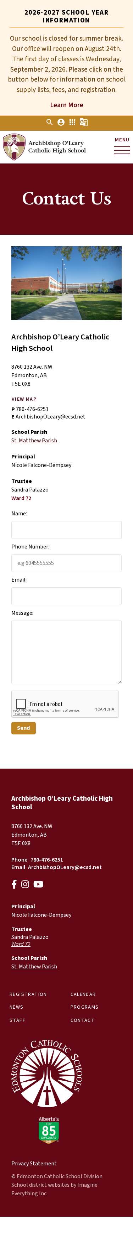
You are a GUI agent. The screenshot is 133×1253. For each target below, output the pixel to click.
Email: (19, 580)
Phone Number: (30, 547)
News (17, 1007)
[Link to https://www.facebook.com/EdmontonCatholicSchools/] (14, 885)
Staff (18, 1020)
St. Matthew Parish (34, 440)
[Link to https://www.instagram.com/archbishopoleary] (25, 885)
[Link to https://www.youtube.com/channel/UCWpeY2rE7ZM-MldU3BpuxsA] (38, 885)
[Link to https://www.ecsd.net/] (46, 1143)
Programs (85, 1007)
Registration (28, 994)
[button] (49, 125)
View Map (24, 399)
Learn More (66, 105)
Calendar (83, 994)
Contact (83, 1020)
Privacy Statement (34, 1164)
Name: (19, 514)
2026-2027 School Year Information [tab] (66, 16)
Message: (22, 613)
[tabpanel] (66, 71)
